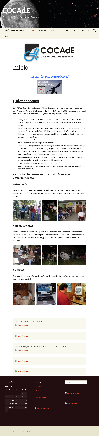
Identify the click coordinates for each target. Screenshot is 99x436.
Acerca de (42, 30)
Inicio (31, 30)
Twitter (5, 36)
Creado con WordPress (21, 431)
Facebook (85, 30)
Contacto (55, 30)
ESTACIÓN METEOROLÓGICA (13, 30)
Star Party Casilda (70, 30)
